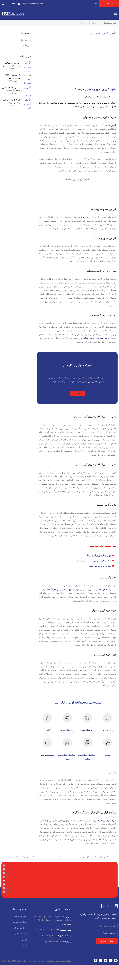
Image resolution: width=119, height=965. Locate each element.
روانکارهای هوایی (87, 730)
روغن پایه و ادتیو (47, 755)
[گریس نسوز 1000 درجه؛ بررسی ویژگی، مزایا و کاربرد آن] (26, 79)
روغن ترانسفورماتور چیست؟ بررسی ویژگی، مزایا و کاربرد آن (10, 89)
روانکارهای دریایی (67, 730)
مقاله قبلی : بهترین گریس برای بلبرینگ (97, 857)
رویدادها (26, 45)
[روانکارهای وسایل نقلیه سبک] (67, 742)
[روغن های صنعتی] (107, 718)
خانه (114, 23)
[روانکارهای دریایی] (67, 718)
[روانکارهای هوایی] (87, 718)
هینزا (48, 961)
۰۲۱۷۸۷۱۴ (54, 930)
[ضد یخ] (107, 742)
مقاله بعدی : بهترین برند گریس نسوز (20, 857)
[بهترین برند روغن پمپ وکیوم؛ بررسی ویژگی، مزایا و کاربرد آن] (26, 66)
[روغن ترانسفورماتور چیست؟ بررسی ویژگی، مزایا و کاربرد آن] (26, 91)
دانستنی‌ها (108, 23)
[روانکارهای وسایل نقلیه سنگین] (87, 742)
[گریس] (47, 718)
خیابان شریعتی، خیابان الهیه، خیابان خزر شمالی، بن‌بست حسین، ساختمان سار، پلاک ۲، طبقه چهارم (52, 920)
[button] (115, 13)
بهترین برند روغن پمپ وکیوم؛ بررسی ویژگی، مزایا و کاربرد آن (10, 64)
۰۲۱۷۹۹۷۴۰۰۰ (40, 930)
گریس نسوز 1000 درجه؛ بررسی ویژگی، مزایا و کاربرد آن (10, 77)
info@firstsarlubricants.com (57, 941)
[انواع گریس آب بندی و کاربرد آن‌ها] (26, 103)
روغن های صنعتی (107, 730)
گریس (47, 730)
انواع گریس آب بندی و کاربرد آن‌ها (11, 101)
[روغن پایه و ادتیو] (47, 742)
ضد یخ (107, 755)
